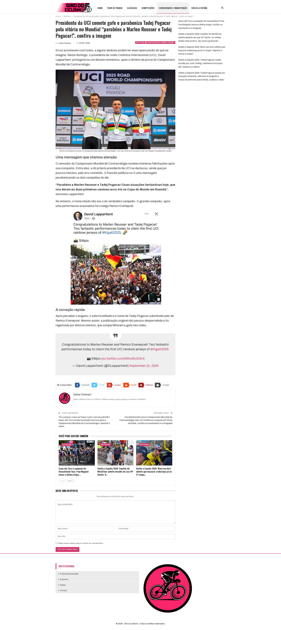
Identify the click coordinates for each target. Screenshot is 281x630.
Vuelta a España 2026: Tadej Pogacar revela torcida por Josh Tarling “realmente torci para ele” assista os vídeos (200, 63)
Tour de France (115, 8)
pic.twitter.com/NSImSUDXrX (123, 358)
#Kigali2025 (159, 349)
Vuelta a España (199, 8)
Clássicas (132, 8)
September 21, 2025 (144, 366)
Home (100, 8)
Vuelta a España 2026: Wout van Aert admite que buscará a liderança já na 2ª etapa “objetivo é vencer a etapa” (201, 50)
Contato (63, 590)
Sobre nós (64, 579)
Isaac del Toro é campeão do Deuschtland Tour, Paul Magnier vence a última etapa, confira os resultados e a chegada (201, 24)
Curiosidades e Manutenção (173, 8)
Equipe (63, 585)
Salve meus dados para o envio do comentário (80, 543)
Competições (148, 8)
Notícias (140, 42)
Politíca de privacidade (69, 574)
